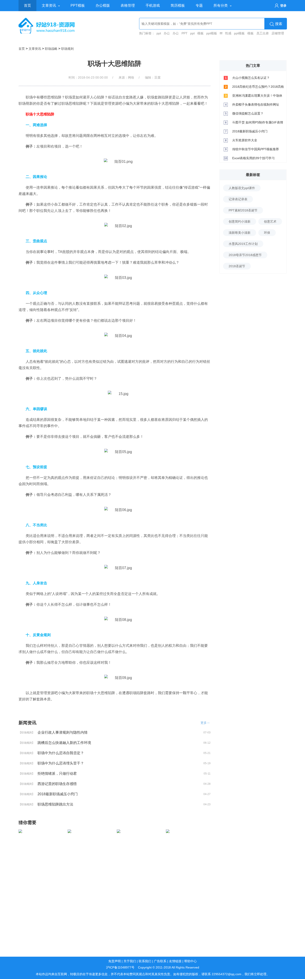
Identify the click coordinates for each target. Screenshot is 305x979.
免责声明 (114, 961)
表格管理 (128, 5)
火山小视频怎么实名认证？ (251, 77)
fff (221, 33)
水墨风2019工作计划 (243, 244)
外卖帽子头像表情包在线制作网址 (255, 104)
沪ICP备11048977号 (120, 967)
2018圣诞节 (237, 266)
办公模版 (103, 5)
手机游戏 (153, 5)
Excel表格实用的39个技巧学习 (253, 158)
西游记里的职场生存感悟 (57, 784)
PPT (185, 33)
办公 (167, 33)
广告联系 (160, 961)
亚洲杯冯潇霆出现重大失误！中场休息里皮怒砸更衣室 (257, 97)
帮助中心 (190, 961)
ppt (159, 33)
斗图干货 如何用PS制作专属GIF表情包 (257, 124)
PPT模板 (78, 5)
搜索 (278, 24)
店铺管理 (278, 33)
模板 (200, 33)
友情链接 (175, 961)
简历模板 (178, 5)
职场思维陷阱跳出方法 (55, 804)
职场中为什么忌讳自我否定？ (61, 753)
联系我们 (145, 961)
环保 (267, 232)
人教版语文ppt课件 (242, 188)
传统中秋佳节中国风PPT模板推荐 (255, 149)
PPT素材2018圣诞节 (243, 210)
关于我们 (129, 961)
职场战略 (51, 48)
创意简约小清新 (240, 221)
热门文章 (253, 65)
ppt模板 (211, 33)
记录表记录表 (238, 199)
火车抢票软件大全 (244, 140)
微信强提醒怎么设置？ (247, 113)
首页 (27, 5)
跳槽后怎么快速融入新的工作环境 (64, 743)
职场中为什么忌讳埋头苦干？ (61, 763)
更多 (204, 722)
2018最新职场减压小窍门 (58, 794)
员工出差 (262, 33)
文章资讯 (49, 5)
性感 (228, 33)
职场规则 (67, 48)
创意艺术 (270, 221)
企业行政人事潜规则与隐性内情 (63, 732)
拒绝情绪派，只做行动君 (57, 773)
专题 (199, 5)
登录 (283, 5)
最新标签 (253, 175)
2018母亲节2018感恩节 (245, 255)
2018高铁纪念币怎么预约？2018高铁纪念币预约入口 (258, 88)
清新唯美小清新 (240, 232)
